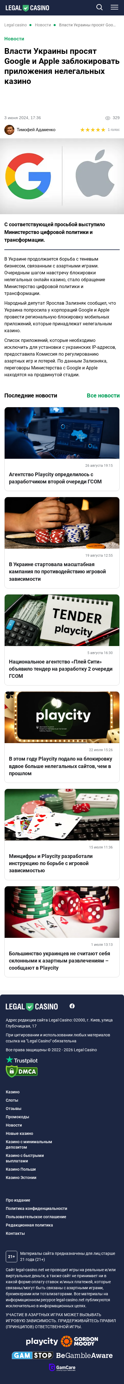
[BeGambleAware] (84, 1356)
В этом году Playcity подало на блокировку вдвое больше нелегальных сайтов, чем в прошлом (60, 766)
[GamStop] (32, 1356)
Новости (14, 38)
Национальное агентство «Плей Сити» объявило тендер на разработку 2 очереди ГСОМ (60, 669)
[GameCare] (62, 1368)
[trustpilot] (62, 1060)
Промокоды (17, 1117)
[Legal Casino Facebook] (72, 1007)
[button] (99, 7)
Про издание (18, 1200)
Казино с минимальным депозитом (29, 1144)
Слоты (12, 1100)
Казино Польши (21, 1169)
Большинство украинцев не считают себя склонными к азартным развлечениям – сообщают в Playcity (59, 960)
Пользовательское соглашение (36, 1216)
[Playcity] (42, 1342)
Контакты (15, 1233)
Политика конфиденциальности (36, 1208)
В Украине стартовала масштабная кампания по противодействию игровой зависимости (57, 571)
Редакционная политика (29, 1225)
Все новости (103, 395)
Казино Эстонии (21, 1177)
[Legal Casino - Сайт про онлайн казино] (24, 8)
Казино (13, 1092)
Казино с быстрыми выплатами (25, 1158)
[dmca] (62, 1072)
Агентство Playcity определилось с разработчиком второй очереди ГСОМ (55, 478)
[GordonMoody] (79, 1342)
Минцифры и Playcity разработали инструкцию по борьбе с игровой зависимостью (51, 863)
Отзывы (13, 1108)
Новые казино (19, 1133)
